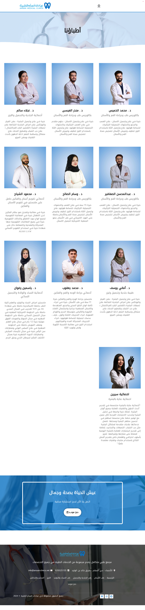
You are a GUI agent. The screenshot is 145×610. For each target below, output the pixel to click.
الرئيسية (110, 578)
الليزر (49, 578)
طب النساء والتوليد (62, 578)
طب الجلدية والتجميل (82, 578)
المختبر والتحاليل (37, 578)
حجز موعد (72, 584)
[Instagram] (107, 596)
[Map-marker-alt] (102, 596)
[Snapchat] (111, 596)
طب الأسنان (99, 578)
